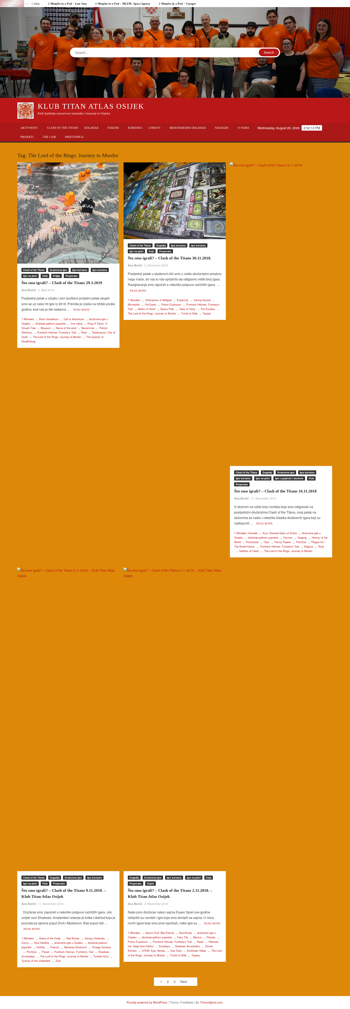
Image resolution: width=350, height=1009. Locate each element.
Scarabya (164, 946)
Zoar (58, 961)
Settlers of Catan (249, 551)
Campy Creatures (94, 938)
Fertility (40, 947)
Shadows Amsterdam (187, 946)
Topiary (207, 313)
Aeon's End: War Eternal (159, 933)
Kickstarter (252, 542)
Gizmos (287, 537)
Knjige (56, 276)
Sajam (150, 883)
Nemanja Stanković (75, 947)
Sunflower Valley (196, 951)
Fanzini (113, 127)
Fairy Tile (182, 937)
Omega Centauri (101, 947)
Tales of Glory (187, 309)
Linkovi (154, 127)
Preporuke (71, 276)
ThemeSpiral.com (211, 1002)
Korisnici (135, 127)
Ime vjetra (76, 323)
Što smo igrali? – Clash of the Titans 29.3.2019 (61, 282)
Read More (81, 309)
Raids (200, 942)
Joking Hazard (202, 300)
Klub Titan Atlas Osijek (91, 106)
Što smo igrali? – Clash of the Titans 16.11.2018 (275, 491)
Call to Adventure (74, 319)
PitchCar (301, 542)
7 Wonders (27, 319)
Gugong (302, 537)
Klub (45, 276)
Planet (45, 952)
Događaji (91, 127)
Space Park (167, 309)
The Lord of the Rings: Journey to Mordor (57, 337)
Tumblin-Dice (101, 956)
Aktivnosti (29, 127)
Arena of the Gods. (50, 938)
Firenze (54, 947)
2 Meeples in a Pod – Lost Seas (67, 3)
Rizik (321, 546)
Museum (46, 328)
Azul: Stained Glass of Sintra (279, 533)
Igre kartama (99, 270)
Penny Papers (282, 542)
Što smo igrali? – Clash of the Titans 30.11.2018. (169, 258)
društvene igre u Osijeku (68, 943)
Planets (211, 937)
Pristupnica (74, 137)
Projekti (27, 137)
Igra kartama (79, 270)
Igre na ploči (30, 276)
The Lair (49, 137)
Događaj (161, 245)
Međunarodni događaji (188, 127)
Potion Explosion (171, 304)
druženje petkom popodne (50, 323)
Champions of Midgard (158, 300)
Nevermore (87, 328)
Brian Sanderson (49, 319)
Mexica (197, 937)
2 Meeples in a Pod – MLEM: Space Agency (122, 3)
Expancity (183, 300)
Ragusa (308, 546)
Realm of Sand (146, 309)
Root (84, 332)
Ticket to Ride (189, 313)
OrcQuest (150, 304)
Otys (266, 542)
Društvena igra (58, 270)
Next (183, 981)
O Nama (243, 127)
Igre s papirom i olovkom (289, 478)
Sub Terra (176, 951)
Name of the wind (66, 328)
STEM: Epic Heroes (153, 951)
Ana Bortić (28, 290)
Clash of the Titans (62, 127)
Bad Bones (72, 938)
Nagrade (222, 127)
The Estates (208, 309)
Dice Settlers (41, 943)
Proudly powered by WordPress (147, 1002)
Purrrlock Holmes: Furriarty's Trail (56, 332)
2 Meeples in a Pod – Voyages (177, 3)
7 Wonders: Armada (245, 533)
